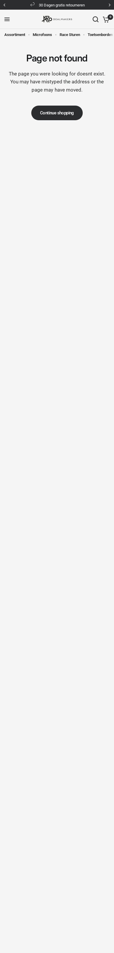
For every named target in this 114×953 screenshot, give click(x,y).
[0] (105, 19)
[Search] (96, 19)
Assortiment (14, 34)
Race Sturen (70, 34)
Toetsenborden (100, 34)
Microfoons (42, 34)
